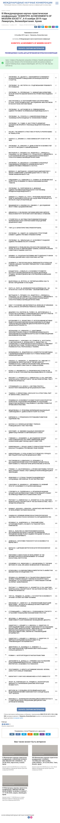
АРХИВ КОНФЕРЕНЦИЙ (29, 25)
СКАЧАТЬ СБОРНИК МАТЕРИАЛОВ (31, 48)
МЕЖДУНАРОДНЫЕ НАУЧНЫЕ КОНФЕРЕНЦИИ (27, 2)
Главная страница (6, 10)
